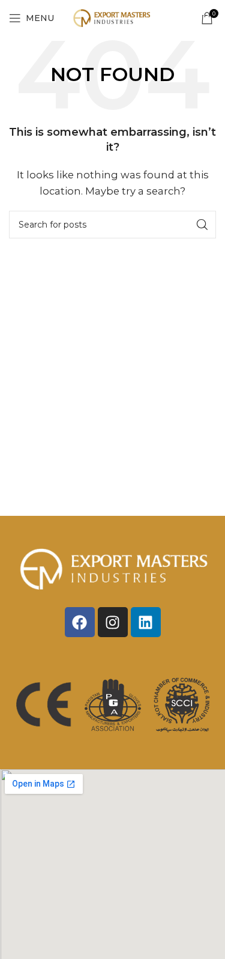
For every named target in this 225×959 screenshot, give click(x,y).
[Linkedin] (146, 622)
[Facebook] (80, 622)
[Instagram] (113, 622)
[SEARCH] (202, 224)
